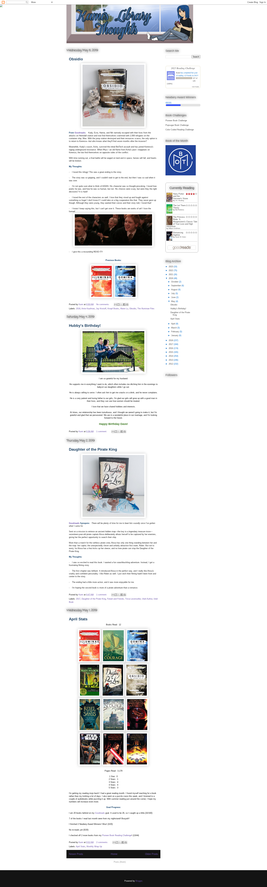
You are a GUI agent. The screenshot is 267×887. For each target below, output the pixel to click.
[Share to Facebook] (124, 304)
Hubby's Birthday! (85, 325)
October (175, 282)
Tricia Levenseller (133, 599)
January (175, 335)
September (176, 285)
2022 (171, 270)
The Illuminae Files (145, 308)
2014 (171, 356)
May (173, 301)
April (173, 324)
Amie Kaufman (88, 308)
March (174, 328)
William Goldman (174, 228)
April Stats (78, 619)
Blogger (139, 881)
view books (195, 87)
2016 (171, 348)
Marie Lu (124, 308)
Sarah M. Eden (180, 237)
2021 (171, 274)
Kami (178, 72)
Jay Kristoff (101, 308)
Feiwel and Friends (115, 599)
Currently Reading (182, 188)
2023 (171, 266)
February (175, 331)
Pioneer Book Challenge (176, 120)
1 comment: (102, 431)
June (173, 297)
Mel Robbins (179, 210)
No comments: (103, 304)
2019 (171, 278)
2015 (171, 352)
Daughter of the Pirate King (93, 449)
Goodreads (80, 133)
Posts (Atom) (120, 862)
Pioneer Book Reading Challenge (116, 835)
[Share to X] (121, 304)
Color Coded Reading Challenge (179, 129)
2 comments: (102, 842)
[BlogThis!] (118, 304)
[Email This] (115, 304)
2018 (78, 308)
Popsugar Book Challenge (177, 125)
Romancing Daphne (178, 233)
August (174, 289)
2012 (171, 364)
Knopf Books (113, 308)
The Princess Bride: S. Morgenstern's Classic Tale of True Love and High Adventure (181, 221)
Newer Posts (76, 854)
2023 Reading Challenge (183, 68)
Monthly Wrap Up (94, 846)
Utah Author (147, 599)
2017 (78, 599)
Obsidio (76, 59)
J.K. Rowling (179, 200)
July (173, 293)
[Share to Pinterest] (127, 304)
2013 (171, 360)
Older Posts (151, 854)
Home (114, 854)
